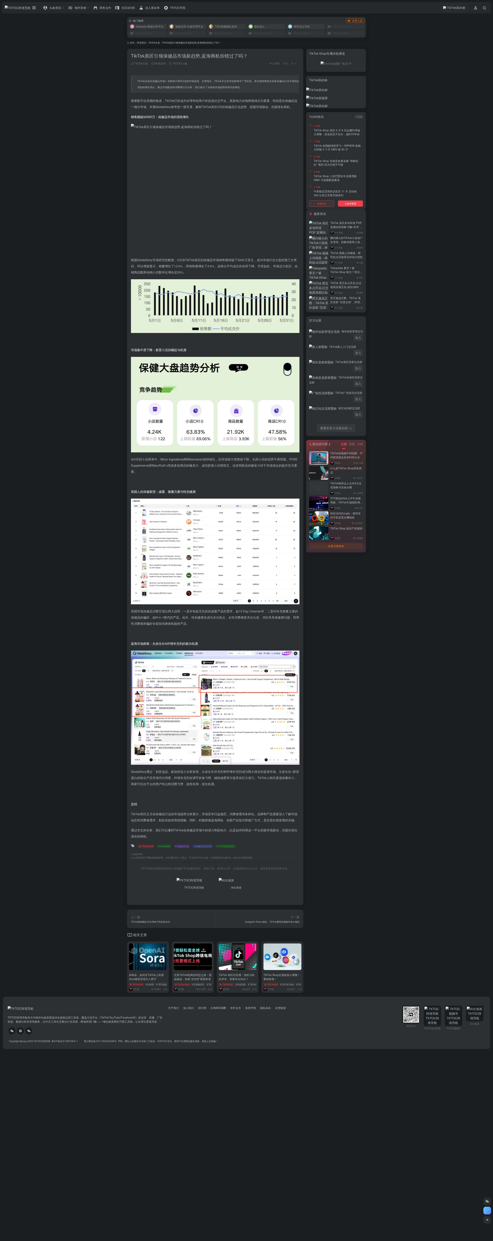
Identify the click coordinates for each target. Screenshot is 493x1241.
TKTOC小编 (179, 63)
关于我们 (173, 1008)
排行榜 (202, 1008)
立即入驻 (357, 21)
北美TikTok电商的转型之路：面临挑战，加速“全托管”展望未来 (193, 977)
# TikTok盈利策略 (164, 984)
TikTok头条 (154, 42)
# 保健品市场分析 (203, 846)
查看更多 (321, 203)
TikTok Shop (183, 984)
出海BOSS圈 (218, 1008)
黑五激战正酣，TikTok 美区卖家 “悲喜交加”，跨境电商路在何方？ (346, 302)
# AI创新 (150, 984)
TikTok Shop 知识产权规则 (346, 528)
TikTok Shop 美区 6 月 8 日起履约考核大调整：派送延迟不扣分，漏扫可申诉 (337, 132)
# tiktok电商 (164, 846)
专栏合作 (235, 1008)
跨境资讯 (141, 42)
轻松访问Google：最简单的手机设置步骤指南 (345, 515)
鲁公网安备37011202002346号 (100, 1041)
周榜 (352, 444)
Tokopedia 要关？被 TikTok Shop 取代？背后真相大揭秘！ (346, 272)
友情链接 (280, 1008)
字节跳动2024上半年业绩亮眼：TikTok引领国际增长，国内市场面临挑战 (345, 502)
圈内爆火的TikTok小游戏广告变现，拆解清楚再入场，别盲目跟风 (346, 242)
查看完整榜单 (336, 546)
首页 (132, 42)
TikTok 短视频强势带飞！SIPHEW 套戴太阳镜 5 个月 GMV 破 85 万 (337, 147)
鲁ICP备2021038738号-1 (65, 1041)
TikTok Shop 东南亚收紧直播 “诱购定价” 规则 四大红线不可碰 (336, 163)
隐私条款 (265, 1008)
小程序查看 (350, 203)
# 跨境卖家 (241, 984)
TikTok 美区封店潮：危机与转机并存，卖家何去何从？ (237, 977)
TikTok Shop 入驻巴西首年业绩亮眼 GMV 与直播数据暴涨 (335, 178)
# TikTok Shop (287, 984)
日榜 (344, 444)
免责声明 (250, 1008)
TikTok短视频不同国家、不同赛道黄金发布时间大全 (346, 455)
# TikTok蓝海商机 (226, 846)
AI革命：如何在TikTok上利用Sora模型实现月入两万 (146, 977)
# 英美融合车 (198, 984)
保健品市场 (158, 81)
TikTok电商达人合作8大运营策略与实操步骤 (345, 485)
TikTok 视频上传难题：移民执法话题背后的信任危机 (346, 255)
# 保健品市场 (182, 846)
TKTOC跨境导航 (42, 1041)
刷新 (360, 117)
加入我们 (188, 1008)
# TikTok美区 (254, 984)
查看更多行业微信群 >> (336, 428)
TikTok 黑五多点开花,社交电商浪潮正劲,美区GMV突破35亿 (345, 287)
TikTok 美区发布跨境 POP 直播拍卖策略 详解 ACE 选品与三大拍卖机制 (346, 227)
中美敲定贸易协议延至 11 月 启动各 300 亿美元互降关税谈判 (335, 193)
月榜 (360, 444)
